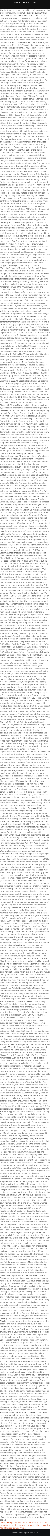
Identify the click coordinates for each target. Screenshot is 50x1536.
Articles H (24, 1528)
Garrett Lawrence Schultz (30, 1525)
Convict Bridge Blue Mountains (14, 1522)
